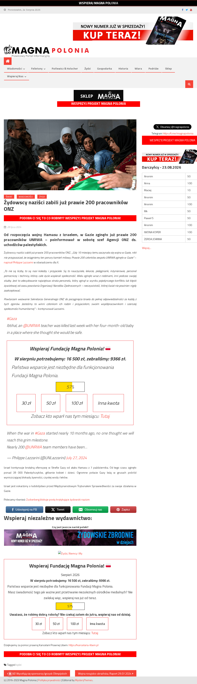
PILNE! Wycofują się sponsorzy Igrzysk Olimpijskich (38, 673)
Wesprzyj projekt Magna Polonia (98, 103)
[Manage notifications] (10, 674)
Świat (9, 196)
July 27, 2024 (76, 458)
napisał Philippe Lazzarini (18, 262)
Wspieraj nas (15, 76)
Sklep (168, 68)
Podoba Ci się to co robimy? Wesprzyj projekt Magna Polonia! (70, 218)
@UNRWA (31, 325)
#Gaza (12, 318)
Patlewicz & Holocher (65, 68)
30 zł (26, 402)
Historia (123, 68)
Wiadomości (14, 68)
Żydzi (87, 68)
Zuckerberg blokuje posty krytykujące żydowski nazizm (58, 499)
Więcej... (146, 248)
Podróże (154, 68)
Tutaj (104, 416)
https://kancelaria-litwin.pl (83, 645)
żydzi (19, 665)
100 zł (77, 402)
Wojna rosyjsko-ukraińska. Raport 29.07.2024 (104, 673)
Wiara (138, 68)
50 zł (50, 402)
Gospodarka (104, 68)
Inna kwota (108, 402)
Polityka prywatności (49, 680)
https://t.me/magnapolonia (178, 133)
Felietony (37, 68)
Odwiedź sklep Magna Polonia (98, 95)
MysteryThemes (84, 680)
